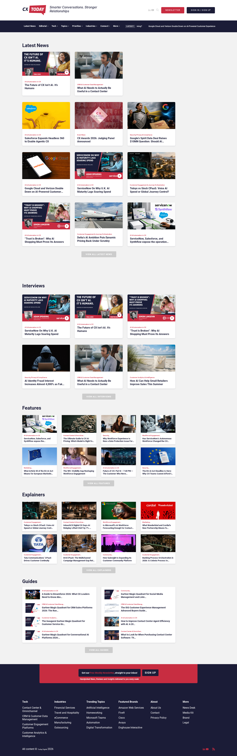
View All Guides (99, 650)
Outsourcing (61, 727)
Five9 (121, 712)
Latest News (30, 26)
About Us (156, 707)
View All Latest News (99, 254)
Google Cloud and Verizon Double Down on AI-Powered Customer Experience (160, 26)
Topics (65, 26)
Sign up (150, 672)
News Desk (189, 707)
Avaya (122, 722)
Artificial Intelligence (97, 707)
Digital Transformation (99, 727)
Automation (93, 722)
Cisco (121, 717)
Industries (91, 26)
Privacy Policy (159, 717)
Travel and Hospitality (66, 712)
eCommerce (61, 717)
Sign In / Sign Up (201, 10)
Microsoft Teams (96, 717)
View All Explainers (98, 570)
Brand (186, 717)
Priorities (77, 26)
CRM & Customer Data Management (35, 718)
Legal (186, 722)
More (116, 26)
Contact (155, 712)
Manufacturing (62, 722)
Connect (105, 26)
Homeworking (94, 712)
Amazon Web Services (131, 707)
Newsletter (172, 10)
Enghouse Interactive (130, 727)
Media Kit (188, 712)
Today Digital (42, 749)
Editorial (43, 26)
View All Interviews (98, 396)
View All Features (99, 483)
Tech (55, 26)
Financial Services (64, 707)
